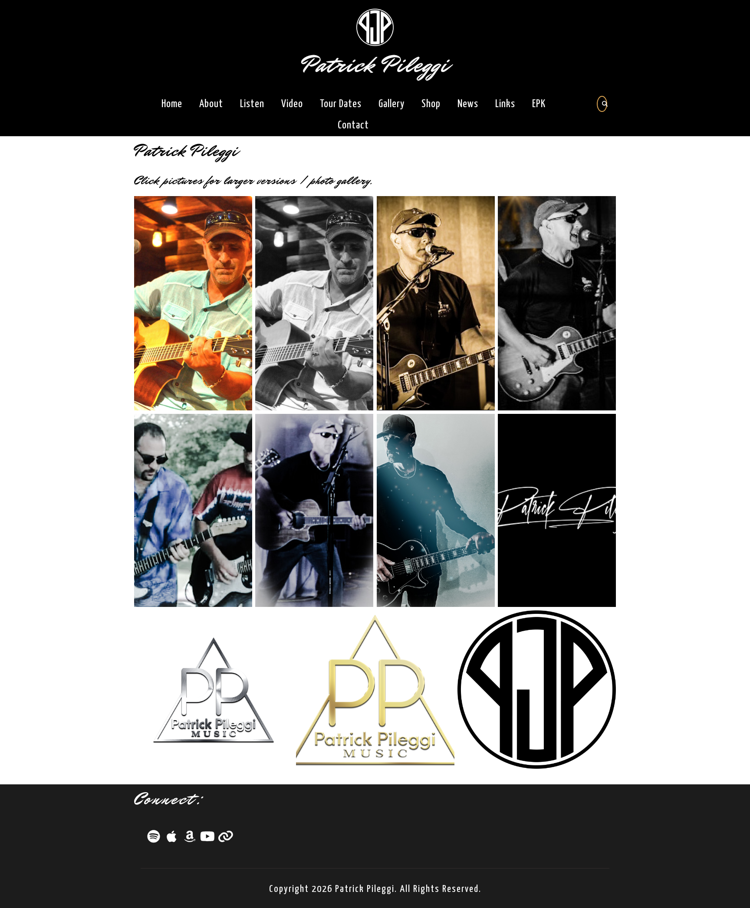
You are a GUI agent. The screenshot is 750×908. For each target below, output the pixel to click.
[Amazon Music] (190, 838)
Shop (431, 104)
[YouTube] (208, 838)
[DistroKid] (225, 838)
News (467, 104)
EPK (539, 104)
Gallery (391, 104)
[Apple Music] (172, 838)
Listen (252, 104)
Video (292, 104)
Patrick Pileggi (375, 65)
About (211, 104)
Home (171, 104)
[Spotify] (154, 838)
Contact (353, 125)
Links (505, 104)
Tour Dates (341, 104)
